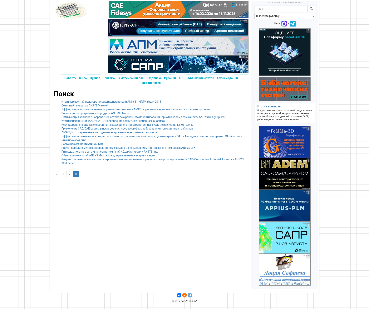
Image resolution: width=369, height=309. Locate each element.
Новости (70, 78)
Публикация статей (200, 78)
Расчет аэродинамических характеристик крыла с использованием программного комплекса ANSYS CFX (128, 147)
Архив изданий (227, 78)
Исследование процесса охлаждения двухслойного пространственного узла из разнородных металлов (128, 124)
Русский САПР (174, 78)
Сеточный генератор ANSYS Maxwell (85, 105)
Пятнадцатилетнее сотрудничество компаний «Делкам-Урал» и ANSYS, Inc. (110, 151)
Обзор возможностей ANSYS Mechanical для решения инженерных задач (108, 155)
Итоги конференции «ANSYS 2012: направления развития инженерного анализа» (113, 120)
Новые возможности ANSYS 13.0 (82, 143)
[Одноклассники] (184, 295)
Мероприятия (151, 83)
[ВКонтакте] (179, 295)
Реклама (109, 78)
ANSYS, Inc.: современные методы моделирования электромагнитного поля (110, 132)
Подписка (155, 78)
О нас (83, 78)
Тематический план (131, 78)
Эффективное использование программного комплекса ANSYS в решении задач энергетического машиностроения (136, 109)
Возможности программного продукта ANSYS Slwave (95, 113)
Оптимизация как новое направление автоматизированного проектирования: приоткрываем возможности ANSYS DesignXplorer (143, 117)
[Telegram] (190, 295)
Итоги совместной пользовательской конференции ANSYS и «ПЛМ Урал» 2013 (111, 101)
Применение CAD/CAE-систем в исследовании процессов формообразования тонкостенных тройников (127, 128)
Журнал (94, 78)
